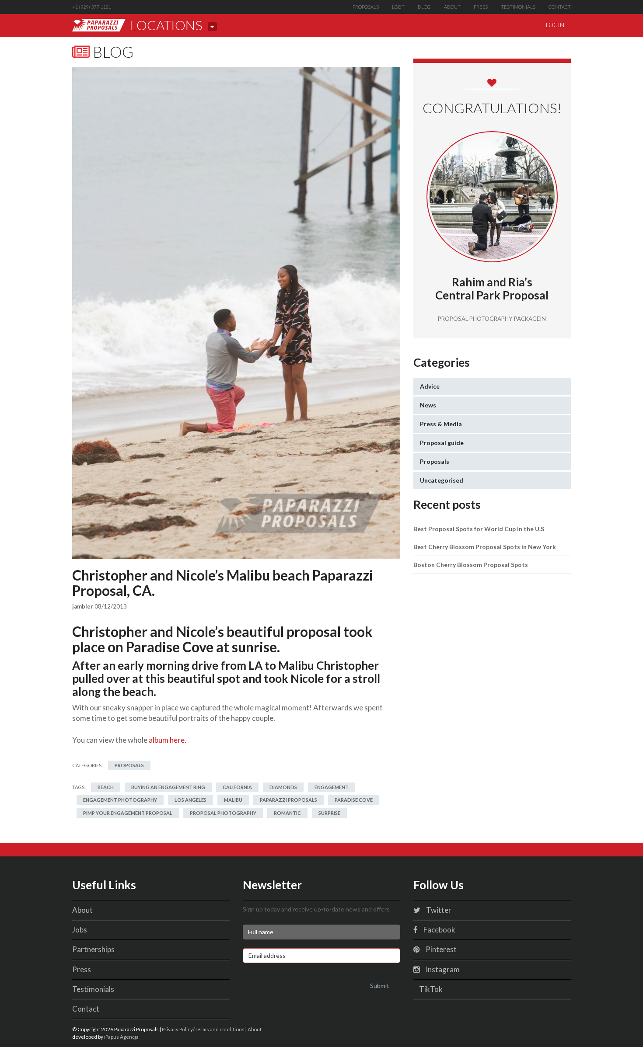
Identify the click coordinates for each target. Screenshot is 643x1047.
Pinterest (440, 949)
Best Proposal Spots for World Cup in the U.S (478, 528)
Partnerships (93, 949)
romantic (287, 813)
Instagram (442, 969)
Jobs (79, 929)
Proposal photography (223, 813)
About (452, 7)
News (428, 405)
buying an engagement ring (168, 787)
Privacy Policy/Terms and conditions (203, 1029)
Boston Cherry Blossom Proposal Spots (470, 564)
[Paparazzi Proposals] (99, 25)
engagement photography (120, 800)
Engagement (332, 787)
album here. (167, 739)
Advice (430, 386)
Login (555, 24)
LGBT (398, 7)
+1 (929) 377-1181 (91, 7)
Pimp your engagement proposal (127, 813)
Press (481, 7)
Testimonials (518, 7)
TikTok (430, 989)
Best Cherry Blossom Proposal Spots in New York (484, 546)
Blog (424, 7)
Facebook (438, 929)
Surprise (329, 813)
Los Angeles (190, 800)
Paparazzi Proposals (288, 800)
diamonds (283, 787)
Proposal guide (442, 442)
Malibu (233, 800)
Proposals (366, 7)
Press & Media (441, 424)
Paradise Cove (354, 800)
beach (106, 787)
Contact (560, 7)
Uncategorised (441, 480)
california (237, 787)
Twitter (438, 910)
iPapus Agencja (121, 1036)
